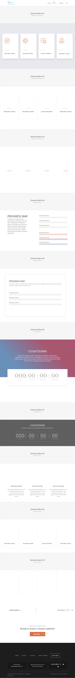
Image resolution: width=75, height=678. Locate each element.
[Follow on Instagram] (58, 666)
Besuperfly (10, 675)
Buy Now (37, 634)
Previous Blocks (15, 610)
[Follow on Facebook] (60, 664)
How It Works (43, 655)
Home (49, 3)
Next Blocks (61, 610)
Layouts (61, 3)
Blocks (54, 3)
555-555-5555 (17, 664)
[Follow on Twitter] (63, 664)
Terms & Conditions (63, 674)
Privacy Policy (53, 674)
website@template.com (17, 666)
